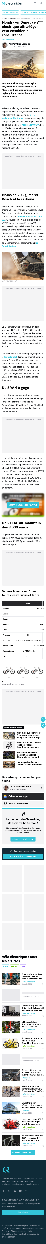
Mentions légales (21, 1225)
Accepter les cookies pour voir (23, 505)
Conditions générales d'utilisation (29, 1228)
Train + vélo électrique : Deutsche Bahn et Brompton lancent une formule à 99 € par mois (33, 976)
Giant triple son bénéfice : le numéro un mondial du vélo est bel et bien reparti (32, 1105)
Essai (23, 966)
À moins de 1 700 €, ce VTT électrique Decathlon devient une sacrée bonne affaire (32, 1040)
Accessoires (27, 1078)
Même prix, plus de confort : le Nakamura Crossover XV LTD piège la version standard (32, 1088)
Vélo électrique (14, 18)
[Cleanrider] (12, 3)
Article (5, 966)
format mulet (10, 357)
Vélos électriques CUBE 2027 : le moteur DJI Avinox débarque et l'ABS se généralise (32, 1137)
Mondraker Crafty (30, 125)
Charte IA (5, 1231)
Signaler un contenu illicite (21, 1231)
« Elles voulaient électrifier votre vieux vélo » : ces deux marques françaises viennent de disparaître (32, 1024)
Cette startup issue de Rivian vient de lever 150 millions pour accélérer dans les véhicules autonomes (33, 1008)
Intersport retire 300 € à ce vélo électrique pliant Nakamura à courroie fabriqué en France (32, 1121)
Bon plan (14, 966)
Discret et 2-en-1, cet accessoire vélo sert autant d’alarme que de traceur (32, 1072)
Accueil (4, 18)
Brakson (11, 1237)
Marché (26, 1111)
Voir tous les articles (22, 1153)
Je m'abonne (23, 1212)
